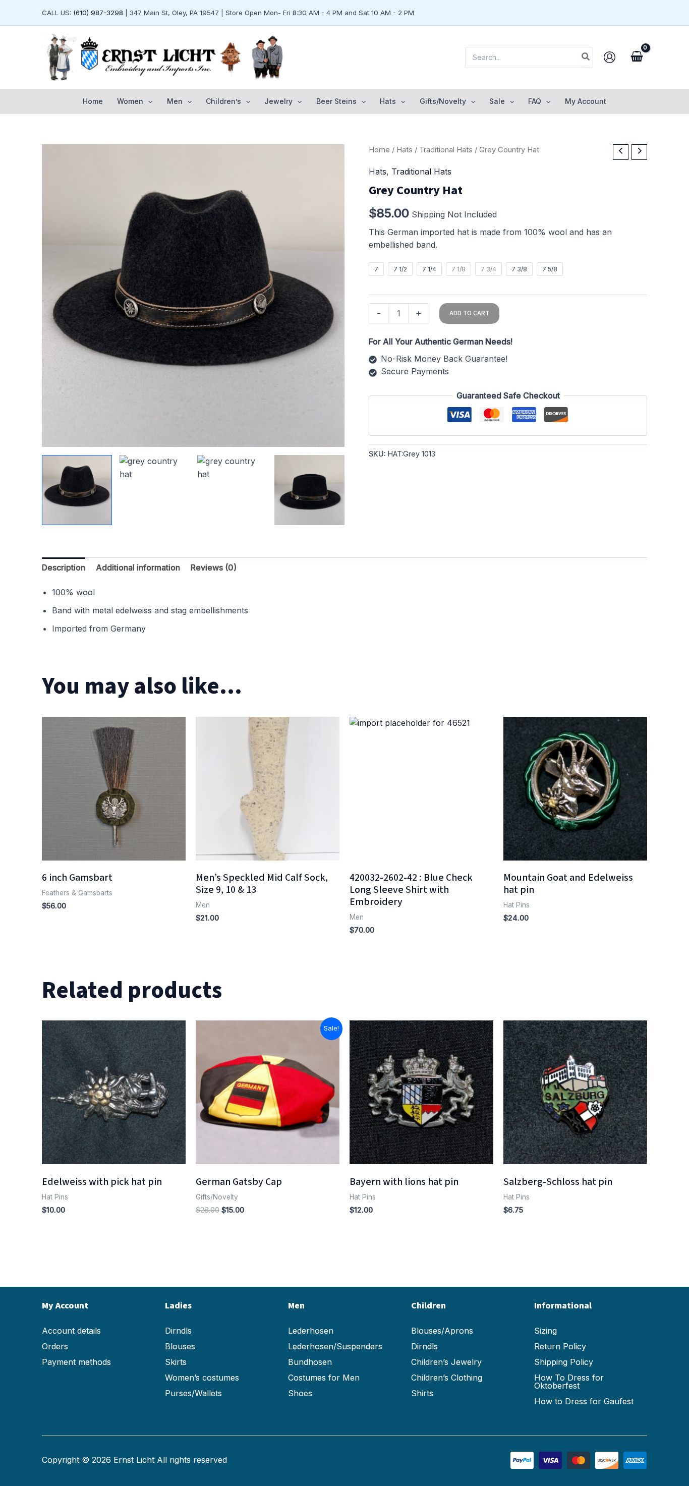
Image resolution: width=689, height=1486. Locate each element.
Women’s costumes (202, 1378)
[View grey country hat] (155, 490)
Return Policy (560, 1346)
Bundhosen (310, 1362)
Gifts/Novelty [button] (443, 101)
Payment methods (76, 1362)
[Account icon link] (609, 57)
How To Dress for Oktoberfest (569, 1382)
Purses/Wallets (193, 1393)
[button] (147, 101)
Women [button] (130, 101)
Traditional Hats (446, 149)
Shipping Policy (563, 1362)
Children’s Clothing (446, 1378)
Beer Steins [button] (336, 101)
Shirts (422, 1393)
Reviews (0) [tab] (214, 567)
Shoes (300, 1393)
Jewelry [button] (278, 101)
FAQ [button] (534, 101)
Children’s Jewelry (446, 1362)
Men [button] (175, 101)
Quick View (114, 850)
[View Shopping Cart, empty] (636, 57)
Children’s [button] (223, 101)
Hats (404, 149)
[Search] (586, 57)
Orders (55, 1346)
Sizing (545, 1331)
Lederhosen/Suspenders (335, 1346)
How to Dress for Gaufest (584, 1401)
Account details (71, 1331)
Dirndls (178, 1331)
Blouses (180, 1346)
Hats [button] (388, 101)
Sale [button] (497, 101)
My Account (585, 101)
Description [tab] (63, 567)
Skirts (176, 1362)
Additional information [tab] (138, 567)
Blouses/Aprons (442, 1331)
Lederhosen (310, 1331)
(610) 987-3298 (98, 13)
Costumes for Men (324, 1378)
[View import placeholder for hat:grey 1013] (77, 490)
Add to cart (469, 313)
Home (93, 101)
